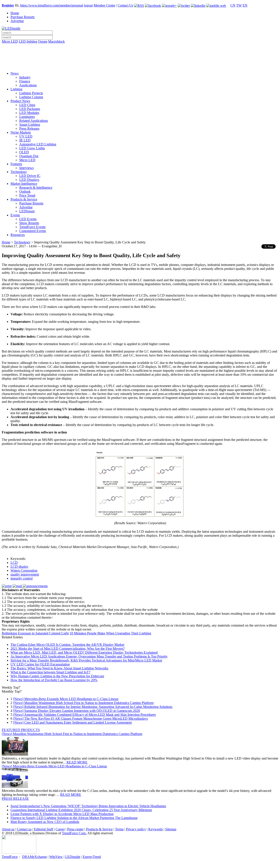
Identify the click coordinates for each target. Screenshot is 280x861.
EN (245, 5)
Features (16, 164)
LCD (14, 562)
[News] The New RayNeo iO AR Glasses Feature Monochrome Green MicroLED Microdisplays (80, 718)
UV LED (25, 136)
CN (232, 5)
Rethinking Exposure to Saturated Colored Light (35, 633)
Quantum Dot (28, 156)
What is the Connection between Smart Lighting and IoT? (50, 672)
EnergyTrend (92, 857)
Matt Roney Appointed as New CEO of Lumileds (44, 822)
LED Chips (27, 105)
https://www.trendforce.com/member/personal (51, 5)
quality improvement (24, 574)
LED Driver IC (29, 176)
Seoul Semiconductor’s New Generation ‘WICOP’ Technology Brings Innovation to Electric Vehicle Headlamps (88, 806)
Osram (42, 41)
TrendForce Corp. (74, 833)
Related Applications (33, 120)
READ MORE (77, 762)
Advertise (17, 21)
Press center (75, 829)
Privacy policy (136, 829)
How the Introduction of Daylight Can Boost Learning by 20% (53, 680)
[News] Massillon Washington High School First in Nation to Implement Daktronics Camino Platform (83, 703)
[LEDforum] (140, 65)
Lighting (16, 89)
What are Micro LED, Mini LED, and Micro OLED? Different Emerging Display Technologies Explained (84, 652)
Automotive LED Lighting (37, 144)
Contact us (24, 829)
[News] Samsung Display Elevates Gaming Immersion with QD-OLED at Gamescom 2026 (76, 711)
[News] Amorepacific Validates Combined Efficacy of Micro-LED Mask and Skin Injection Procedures (84, 714)
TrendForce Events (32, 227)
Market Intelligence (23, 183)
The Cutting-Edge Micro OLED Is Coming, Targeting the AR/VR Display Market (67, 644)
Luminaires (27, 117)
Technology (18, 172)
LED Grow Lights (32, 148)
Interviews (26, 168)
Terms (119, 829)
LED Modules (29, 113)
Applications (28, 85)
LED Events (28, 219)
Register (8, 5)
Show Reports (29, 223)
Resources (17, 235)
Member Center (104, 5)
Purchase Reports (22, 17)
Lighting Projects (31, 93)
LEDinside (72, 857)
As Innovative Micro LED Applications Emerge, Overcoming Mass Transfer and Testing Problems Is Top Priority (89, 656)
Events (15, 215)
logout (88, 5)
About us (8, 829)
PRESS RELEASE (15, 798)
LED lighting (28, 41)
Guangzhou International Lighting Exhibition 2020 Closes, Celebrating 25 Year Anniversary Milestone (81, 810)
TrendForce (10, 857)
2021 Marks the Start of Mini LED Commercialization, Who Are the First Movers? (67, 648)
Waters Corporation (23, 570)
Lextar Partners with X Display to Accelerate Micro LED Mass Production (62, 814)
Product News (20, 101)
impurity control (21, 578)
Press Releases (29, 128)
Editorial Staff (43, 829)
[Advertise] (140, 53)
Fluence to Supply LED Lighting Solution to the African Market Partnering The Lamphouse (74, 818)
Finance (24, 81)
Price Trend (27, 195)
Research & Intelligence (35, 187)
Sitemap (170, 829)
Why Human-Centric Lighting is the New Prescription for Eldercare (57, 676)
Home (14, 13)
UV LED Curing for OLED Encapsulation (40, 664)
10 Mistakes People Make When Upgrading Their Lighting (110, 633)
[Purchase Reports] (140, 47)
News (14, 73)
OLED (24, 152)
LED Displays (29, 180)
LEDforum (27, 211)
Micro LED (10, 41)
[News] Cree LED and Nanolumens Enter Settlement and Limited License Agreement (72, 722)
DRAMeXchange (34, 857)
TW (239, 5)
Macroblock (56, 41)
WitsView (56, 857)
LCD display (19, 566)
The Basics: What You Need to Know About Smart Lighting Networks (59, 668)
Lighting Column (31, 97)
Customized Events (32, 231)
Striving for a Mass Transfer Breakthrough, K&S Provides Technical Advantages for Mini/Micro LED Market (86, 660)
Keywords (155, 829)
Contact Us (125, 5)
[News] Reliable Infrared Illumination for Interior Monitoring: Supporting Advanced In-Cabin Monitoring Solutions (92, 707)
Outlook (25, 191)
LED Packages (29, 109)
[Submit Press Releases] (140, 59)
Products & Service (23, 199)
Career (60, 829)
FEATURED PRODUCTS (21, 730)
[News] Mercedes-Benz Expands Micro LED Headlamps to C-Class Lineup (65, 699)
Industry (25, 77)
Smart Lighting (29, 124)
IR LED (25, 140)
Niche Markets (20, 132)
